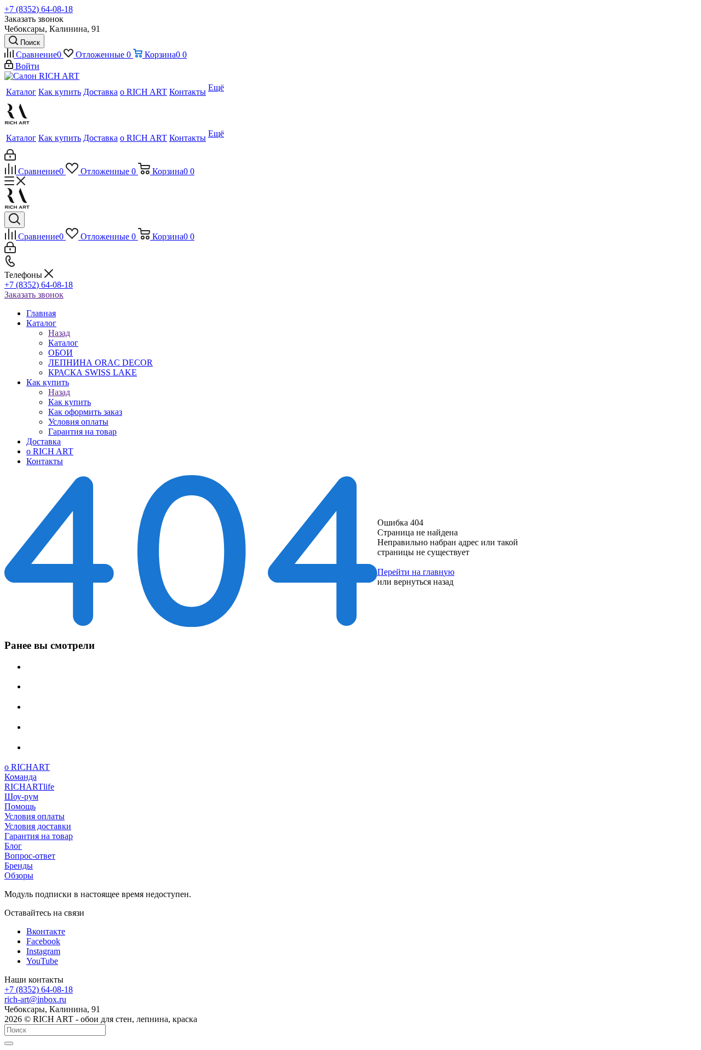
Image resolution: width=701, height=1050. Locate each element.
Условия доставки (37, 826)
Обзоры (18, 875)
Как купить (69, 402)
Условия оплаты (34, 816)
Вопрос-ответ (29, 855)
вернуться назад (423, 581)
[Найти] (8, 1043)
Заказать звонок (34, 294)
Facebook (43, 941)
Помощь (20, 806)
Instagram (43, 951)
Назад (59, 333)
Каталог (63, 342)
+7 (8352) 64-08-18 (38, 9)
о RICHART (27, 767)
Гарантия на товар (38, 836)
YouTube (42, 961)
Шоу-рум (21, 796)
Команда (20, 776)
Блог (13, 846)
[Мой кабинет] (10, 157)
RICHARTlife (29, 786)
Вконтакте (45, 931)
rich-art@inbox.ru (35, 999)
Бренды (18, 865)
